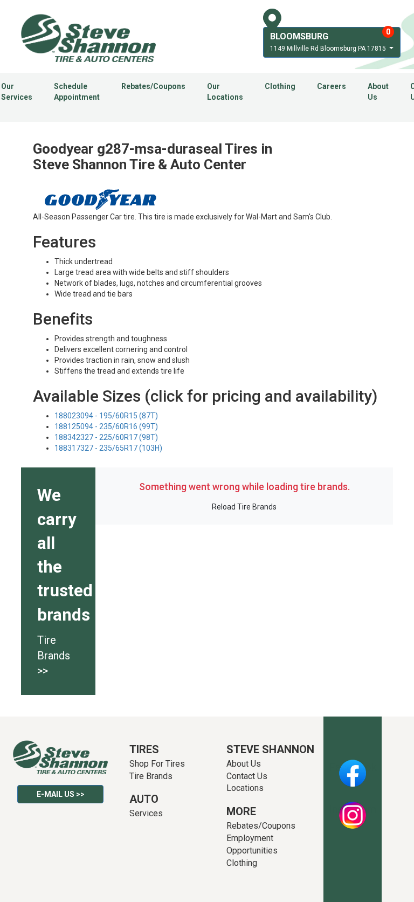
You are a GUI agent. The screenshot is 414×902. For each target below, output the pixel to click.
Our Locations (225, 91)
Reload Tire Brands (244, 506)
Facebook (353, 767)
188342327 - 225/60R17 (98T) (106, 437)
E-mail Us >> (61, 794)
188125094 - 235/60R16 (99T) (106, 426)
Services (146, 813)
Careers (331, 86)
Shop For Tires (157, 764)
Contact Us (246, 776)
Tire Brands (150, 776)
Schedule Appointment (77, 91)
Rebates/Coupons (153, 86)
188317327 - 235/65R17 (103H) (108, 448)
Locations (245, 788)
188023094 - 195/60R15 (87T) (106, 415)
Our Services (16, 91)
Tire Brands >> (53, 655)
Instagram (352, 809)
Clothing (280, 86)
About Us (378, 91)
